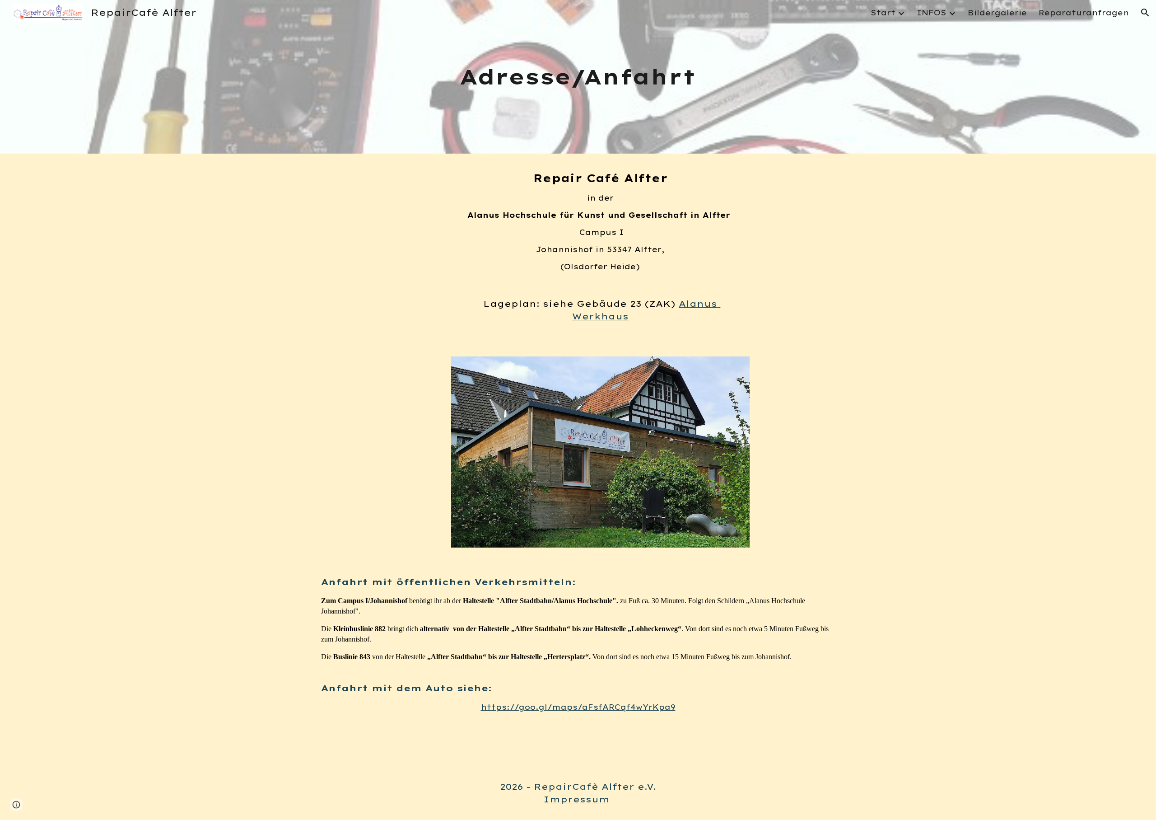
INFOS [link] (931, 12)
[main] (578, 77)
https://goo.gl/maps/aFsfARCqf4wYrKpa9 (578, 707)
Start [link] (883, 12)
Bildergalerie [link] (997, 12)
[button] (1145, 12)
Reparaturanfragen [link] (1084, 12)
